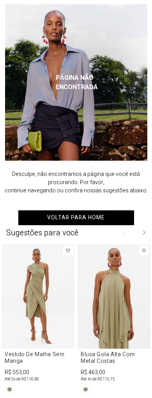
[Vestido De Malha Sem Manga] (38, 320)
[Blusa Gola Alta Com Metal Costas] (114, 320)
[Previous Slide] (124, 232)
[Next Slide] (144, 232)
